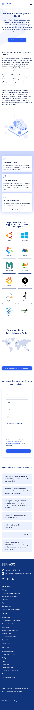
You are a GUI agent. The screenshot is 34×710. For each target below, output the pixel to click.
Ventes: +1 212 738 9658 (12, 570)
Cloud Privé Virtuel (7, 624)
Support (4, 603)
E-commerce (5, 674)
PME (3, 661)
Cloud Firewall (6, 627)
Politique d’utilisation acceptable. (14, 691)
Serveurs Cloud (6, 617)
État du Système (6, 606)
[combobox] (9, 417)
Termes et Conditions (7, 688)
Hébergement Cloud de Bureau (11, 621)
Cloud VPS (5, 640)
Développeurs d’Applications (10, 671)
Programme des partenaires (10, 596)
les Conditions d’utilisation (13, 441)
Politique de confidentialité (13, 443)
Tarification (5, 599)
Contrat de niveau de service (8, 695)
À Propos (4, 590)
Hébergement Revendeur (9, 637)
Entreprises (5, 664)
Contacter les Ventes (17, 40)
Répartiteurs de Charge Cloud (10, 630)
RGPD (3, 691)
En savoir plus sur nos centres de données (17, 368)
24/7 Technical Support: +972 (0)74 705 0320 (18, 574)
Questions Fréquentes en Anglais (11, 609)
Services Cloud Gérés (8, 651)
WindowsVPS (6, 643)
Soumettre (18, 451)
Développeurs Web (7, 667)
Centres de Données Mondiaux (11, 593)
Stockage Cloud (6, 633)
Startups (4, 658)
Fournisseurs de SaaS (8, 677)
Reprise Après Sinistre (8, 655)
